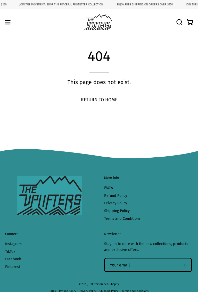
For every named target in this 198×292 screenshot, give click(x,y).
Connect (11, 234)
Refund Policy (115, 195)
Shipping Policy (117, 211)
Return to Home (99, 100)
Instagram (13, 244)
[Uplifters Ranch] (99, 22)
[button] (179, 22)
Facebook (13, 259)
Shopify (114, 284)
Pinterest (12, 267)
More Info (111, 178)
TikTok (10, 251)
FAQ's (108, 188)
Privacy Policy (115, 203)
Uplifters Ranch (98, 284)
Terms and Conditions (122, 218)
